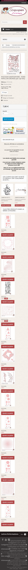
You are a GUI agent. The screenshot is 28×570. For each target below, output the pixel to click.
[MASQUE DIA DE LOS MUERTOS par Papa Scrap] (8, 310)
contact (18, 32)
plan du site (23, 32)
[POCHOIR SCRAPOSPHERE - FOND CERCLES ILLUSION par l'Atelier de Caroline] (8, 444)
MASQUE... (3, 297)
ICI (23, 568)
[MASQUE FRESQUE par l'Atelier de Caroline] (8, 288)
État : (2, 84)
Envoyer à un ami (8, 95)
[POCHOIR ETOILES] (8, 244)
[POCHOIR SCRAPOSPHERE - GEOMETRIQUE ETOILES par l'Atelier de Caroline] (8, 422)
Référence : (4, 82)
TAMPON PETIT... (6, 197)
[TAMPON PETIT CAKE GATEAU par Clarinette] (7, 190)
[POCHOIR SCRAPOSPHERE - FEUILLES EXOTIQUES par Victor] (8, 266)
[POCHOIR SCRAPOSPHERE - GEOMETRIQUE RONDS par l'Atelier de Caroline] (8, 400)
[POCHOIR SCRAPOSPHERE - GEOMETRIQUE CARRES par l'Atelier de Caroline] (8, 221)
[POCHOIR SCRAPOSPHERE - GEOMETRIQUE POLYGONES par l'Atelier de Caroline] (8, 466)
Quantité (5, 111)
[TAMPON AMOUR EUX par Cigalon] (21, 190)
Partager (5, 92)
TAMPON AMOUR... (20, 197)
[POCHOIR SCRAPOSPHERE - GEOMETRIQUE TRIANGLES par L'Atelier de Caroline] (8, 333)
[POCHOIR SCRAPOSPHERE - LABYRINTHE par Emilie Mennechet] (8, 489)
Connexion (24, 2)
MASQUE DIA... (5, 319)
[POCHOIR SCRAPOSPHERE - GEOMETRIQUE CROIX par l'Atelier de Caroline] (8, 511)
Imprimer (6, 100)
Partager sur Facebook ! (8, 98)
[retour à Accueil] (2, 45)
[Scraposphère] (14, 10)
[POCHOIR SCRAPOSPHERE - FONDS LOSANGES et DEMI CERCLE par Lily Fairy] (8, 377)
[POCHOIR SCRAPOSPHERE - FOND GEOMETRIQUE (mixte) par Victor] (8, 355)
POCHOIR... (4, 230)
